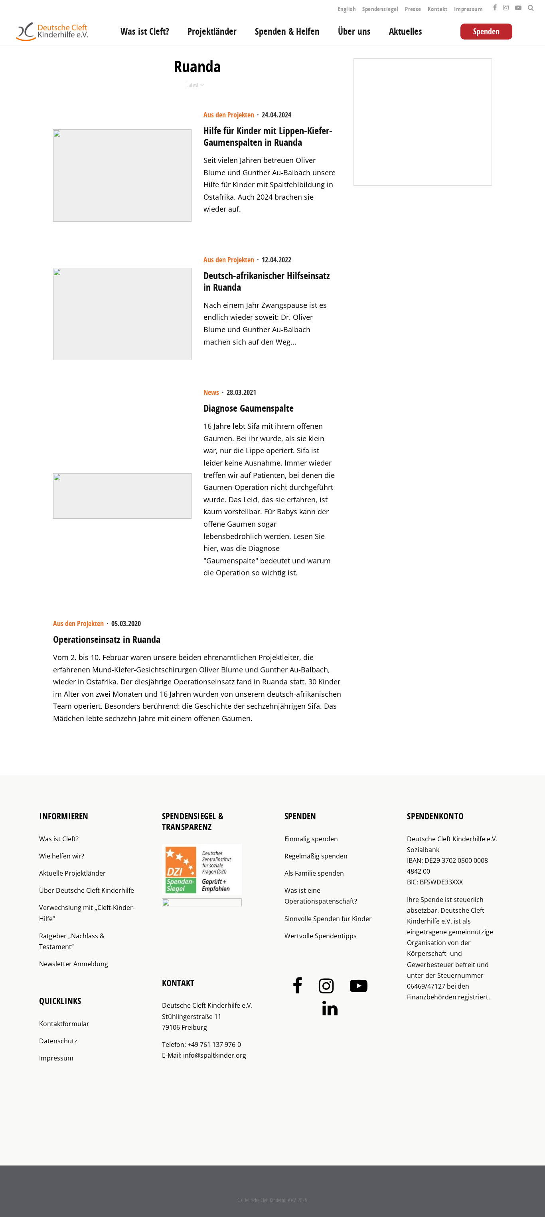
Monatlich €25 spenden (432, 122)
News (211, 392)
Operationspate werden (433, 160)
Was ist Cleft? (144, 31)
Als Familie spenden (314, 873)
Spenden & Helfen (287, 31)
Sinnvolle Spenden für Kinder (328, 918)
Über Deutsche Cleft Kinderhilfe (86, 890)
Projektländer (212, 31)
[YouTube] (518, 5)
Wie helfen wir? (61, 856)
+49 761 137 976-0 (214, 1044)
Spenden (486, 31)
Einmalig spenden (311, 838)
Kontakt (438, 9)
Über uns (354, 31)
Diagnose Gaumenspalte (248, 408)
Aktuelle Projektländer (72, 873)
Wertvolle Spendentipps (320, 936)
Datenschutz (58, 1041)
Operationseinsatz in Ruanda (106, 639)
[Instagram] (506, 5)
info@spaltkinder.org (214, 1055)
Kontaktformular (64, 1023)
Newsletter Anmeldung (73, 963)
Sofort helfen (417, 83)
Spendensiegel (380, 9)
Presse (413, 9)
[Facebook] (495, 5)
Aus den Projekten (228, 115)
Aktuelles (405, 31)
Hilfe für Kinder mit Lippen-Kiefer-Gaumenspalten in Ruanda (267, 136)
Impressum (468, 9)
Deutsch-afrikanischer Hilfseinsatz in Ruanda (266, 281)
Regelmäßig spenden (316, 856)
